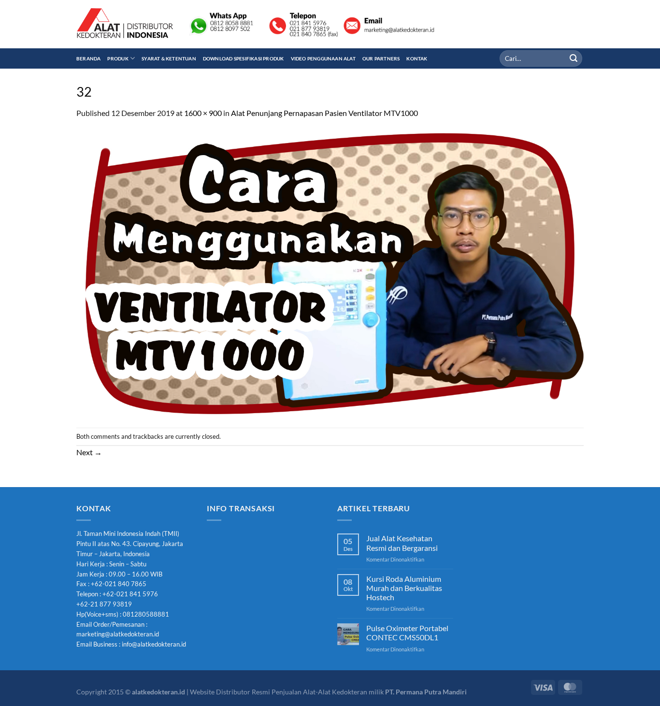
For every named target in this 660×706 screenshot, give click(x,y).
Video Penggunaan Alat (323, 58)
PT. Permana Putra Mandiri (426, 692)
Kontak (416, 58)
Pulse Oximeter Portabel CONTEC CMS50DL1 (407, 632)
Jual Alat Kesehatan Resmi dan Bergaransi (402, 542)
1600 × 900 (203, 112)
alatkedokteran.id (158, 692)
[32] (330, 272)
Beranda (88, 58)
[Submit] (573, 58)
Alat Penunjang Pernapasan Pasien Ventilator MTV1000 (324, 112)
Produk (117, 58)
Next (89, 452)
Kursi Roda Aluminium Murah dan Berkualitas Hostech (404, 588)
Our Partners (381, 58)
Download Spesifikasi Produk (243, 58)
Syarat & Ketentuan (169, 58)
